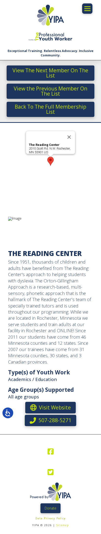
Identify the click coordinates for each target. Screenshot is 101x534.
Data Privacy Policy (50, 518)
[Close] (69, 137)
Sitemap (62, 525)
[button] (87, 8)
